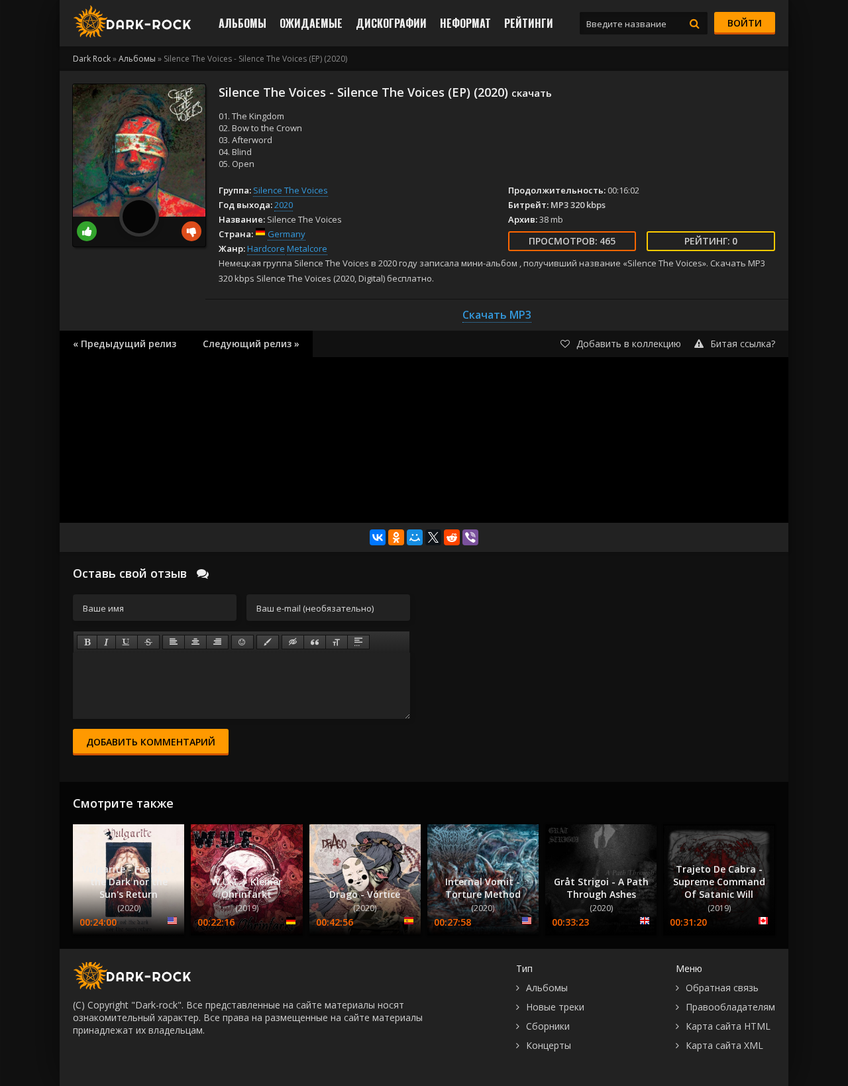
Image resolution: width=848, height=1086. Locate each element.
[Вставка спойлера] (358, 642)
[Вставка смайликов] (242, 642)
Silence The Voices (290, 190)
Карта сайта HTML (728, 1026)
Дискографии (391, 23)
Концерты (548, 1045)
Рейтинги (528, 23)
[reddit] (452, 537)
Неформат (465, 23)
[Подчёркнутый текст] (126, 642)
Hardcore (266, 248)
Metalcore (307, 248)
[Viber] (470, 537)
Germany (286, 234)
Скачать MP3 (496, 314)
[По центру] (195, 642)
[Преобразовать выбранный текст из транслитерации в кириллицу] (336, 642)
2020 (283, 205)
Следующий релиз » (251, 343)
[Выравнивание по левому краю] (173, 642)
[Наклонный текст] (106, 642)
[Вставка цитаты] (314, 642)
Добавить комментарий (150, 741)
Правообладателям (730, 1007)
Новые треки (555, 1007)
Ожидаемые (311, 23)
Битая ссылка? (742, 343)
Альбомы (242, 23)
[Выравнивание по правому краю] (217, 642)
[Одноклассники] (396, 537)
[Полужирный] (87, 642)
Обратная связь (722, 987)
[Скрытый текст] (293, 642)
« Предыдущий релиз (124, 343)
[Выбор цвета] (267, 642)
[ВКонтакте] (378, 537)
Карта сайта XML (724, 1045)
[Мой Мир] (415, 537)
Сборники (548, 1026)
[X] (433, 537)
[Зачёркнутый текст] (148, 642)
